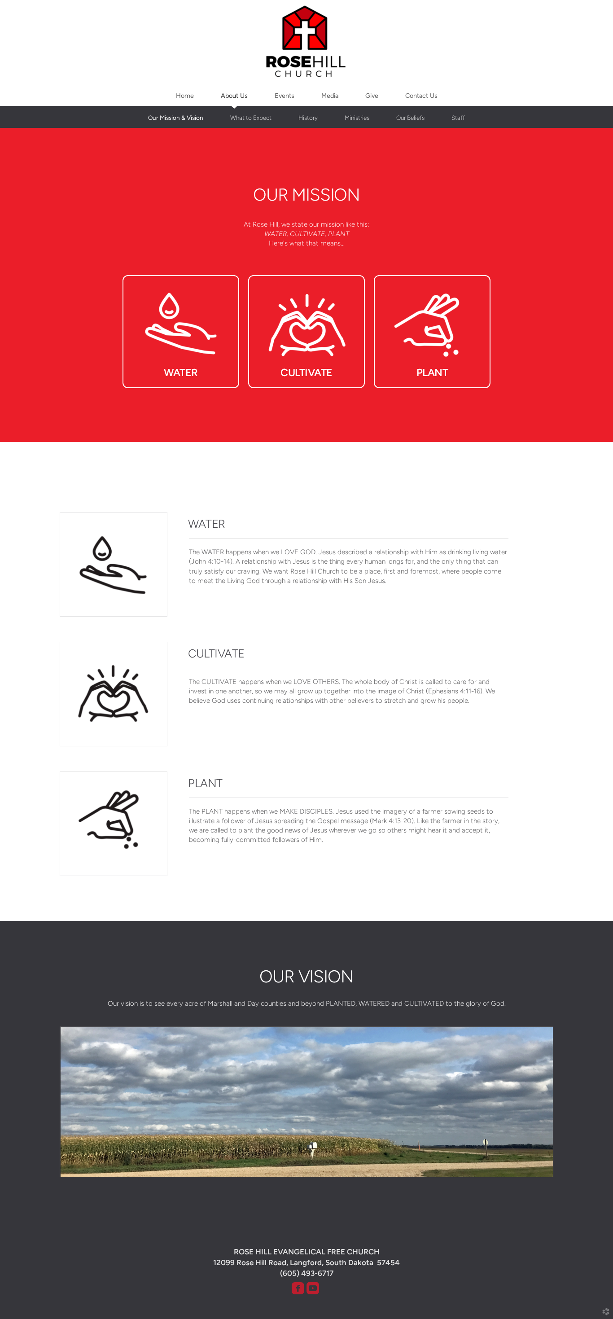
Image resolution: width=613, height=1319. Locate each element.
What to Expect (250, 117)
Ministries (357, 117)
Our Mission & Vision (175, 117)
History (308, 117)
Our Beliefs (410, 117)
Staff (458, 117)
